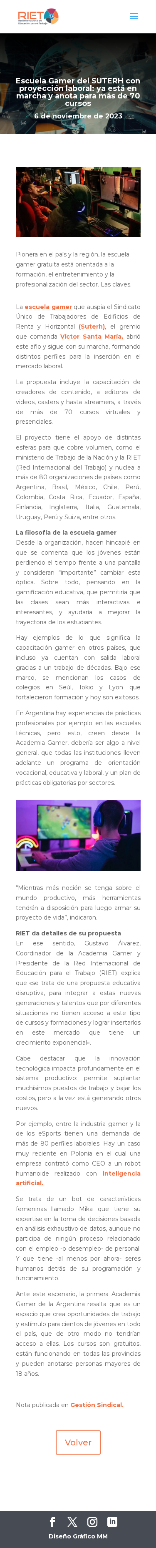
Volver (78, 1442)
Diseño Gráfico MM (78, 1536)
